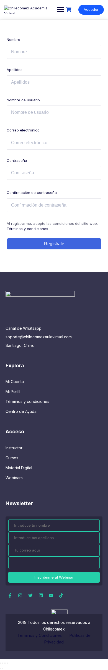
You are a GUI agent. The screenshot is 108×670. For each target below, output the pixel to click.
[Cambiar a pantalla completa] (2, 663)
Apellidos (14, 69)
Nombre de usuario (23, 100)
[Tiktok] (61, 595)
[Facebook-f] (10, 595)
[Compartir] (5, 663)
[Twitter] (30, 595)
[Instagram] (20, 595)
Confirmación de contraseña (32, 192)
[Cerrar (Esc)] (7, 663)
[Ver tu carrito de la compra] (69, 9)
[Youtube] (51, 595)
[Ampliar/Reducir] (0, 663)
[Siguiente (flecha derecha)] (2, 668)
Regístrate (54, 243)
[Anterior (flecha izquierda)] (0, 668)
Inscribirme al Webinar (54, 577)
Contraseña (17, 160)
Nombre (13, 39)
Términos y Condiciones (40, 635)
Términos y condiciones (27, 228)
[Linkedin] (40, 595)
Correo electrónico (23, 130)
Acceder (91, 9)
